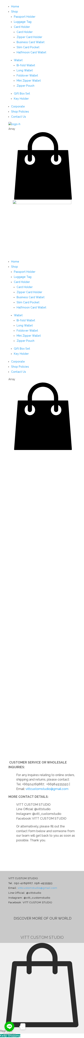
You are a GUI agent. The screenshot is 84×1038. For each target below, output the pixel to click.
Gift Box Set (22, 93)
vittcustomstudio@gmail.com (47, 789)
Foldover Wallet (27, 75)
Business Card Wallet (31, 42)
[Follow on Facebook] (35, 928)
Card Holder (22, 26)
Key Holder (21, 98)
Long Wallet (25, 70)
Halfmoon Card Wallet (31, 52)
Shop (14, 11)
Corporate (18, 106)
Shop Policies (20, 111)
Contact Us (18, 116)
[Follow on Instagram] (49, 928)
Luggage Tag (22, 21)
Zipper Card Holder (29, 37)
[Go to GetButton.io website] (9, 1034)
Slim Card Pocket (28, 47)
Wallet (18, 60)
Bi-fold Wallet (26, 65)
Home (15, 6)
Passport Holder (24, 16)
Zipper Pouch (25, 85)
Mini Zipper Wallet (29, 80)
